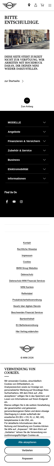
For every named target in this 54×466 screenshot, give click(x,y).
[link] (29, 5)
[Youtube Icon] (14, 201)
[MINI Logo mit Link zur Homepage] (27, 348)
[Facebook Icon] (6, 201)
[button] (35, 5)
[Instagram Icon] (21, 201)
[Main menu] (50, 5)
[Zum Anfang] (27, 101)
